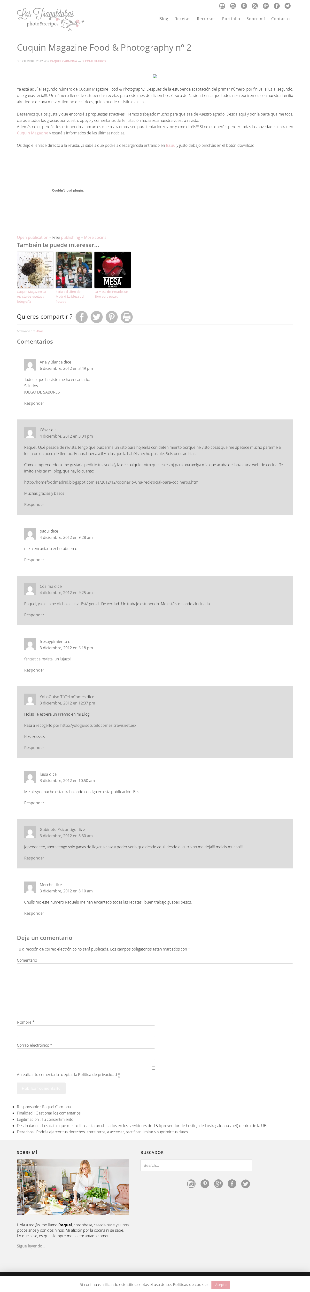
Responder (34, 403)
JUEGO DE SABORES (42, 392)
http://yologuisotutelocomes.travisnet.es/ (98, 725)
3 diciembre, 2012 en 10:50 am (67, 780)
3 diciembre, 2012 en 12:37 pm (67, 703)
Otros (39, 331)
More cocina (95, 237)
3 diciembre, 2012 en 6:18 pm (66, 647)
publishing (70, 237)
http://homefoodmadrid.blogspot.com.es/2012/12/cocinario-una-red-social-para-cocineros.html (112, 482)
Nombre (26, 1022)
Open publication (32, 237)
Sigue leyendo (29, 1246)
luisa (44, 774)
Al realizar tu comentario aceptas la (68, 1074)
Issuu (171, 145)
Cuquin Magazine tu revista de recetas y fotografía (31, 296)
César (45, 430)
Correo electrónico (34, 1045)
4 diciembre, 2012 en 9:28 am (66, 537)
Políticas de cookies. (191, 1284)
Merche (47, 884)
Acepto (220, 1284)
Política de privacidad (97, 1074)
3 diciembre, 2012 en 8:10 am (66, 891)
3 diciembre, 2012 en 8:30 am (66, 835)
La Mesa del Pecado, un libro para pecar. (111, 294)
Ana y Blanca (51, 362)
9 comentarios (94, 61)
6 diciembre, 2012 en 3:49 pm (66, 368)
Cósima (46, 586)
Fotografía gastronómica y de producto (51, 19)
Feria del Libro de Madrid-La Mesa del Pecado (70, 296)
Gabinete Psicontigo (58, 829)
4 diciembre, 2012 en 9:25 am (66, 592)
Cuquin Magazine (32, 133)
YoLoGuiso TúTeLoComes (63, 696)
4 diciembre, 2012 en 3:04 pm (66, 436)
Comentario (27, 960)
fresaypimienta (53, 641)
